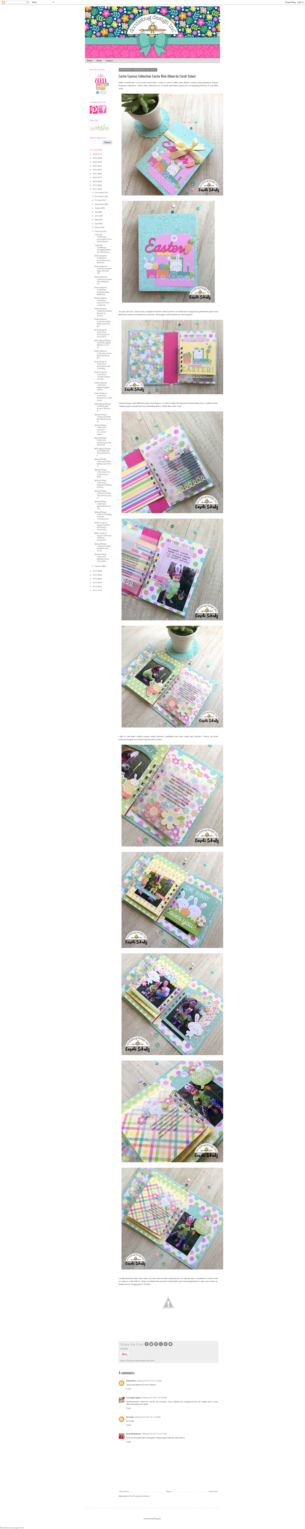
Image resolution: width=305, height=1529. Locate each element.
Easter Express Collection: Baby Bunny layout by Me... (103, 322)
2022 (95, 170)
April (97, 223)
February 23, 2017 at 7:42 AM (149, 1381)
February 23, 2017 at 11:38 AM (147, 1417)
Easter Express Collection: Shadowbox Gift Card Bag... (102, 365)
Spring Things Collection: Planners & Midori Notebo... (103, 483)
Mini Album (150, 1361)
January (98, 566)
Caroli (139, 82)
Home (89, 60)
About (99, 60)
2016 (95, 571)
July (96, 212)
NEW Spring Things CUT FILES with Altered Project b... (103, 452)
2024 (95, 162)
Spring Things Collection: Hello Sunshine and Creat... (103, 547)
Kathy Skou (131, 1381)
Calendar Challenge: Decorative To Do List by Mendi (103, 238)
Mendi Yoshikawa (133, 1434)
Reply (128, 1389)
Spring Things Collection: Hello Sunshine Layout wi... (103, 418)
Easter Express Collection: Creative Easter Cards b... (102, 375)
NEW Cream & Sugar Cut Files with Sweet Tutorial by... (102, 526)
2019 (95, 181)
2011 (95, 590)
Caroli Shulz (130, 1361)
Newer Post (124, 1491)
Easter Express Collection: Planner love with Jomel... (103, 396)
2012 (95, 586)
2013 (95, 582)
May (97, 219)
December (100, 192)
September (100, 204)
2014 (95, 579)
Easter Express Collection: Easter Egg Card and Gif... (103, 269)
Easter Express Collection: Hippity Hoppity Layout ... (102, 386)
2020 (95, 177)
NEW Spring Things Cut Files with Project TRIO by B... (103, 407)
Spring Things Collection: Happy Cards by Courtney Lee (103, 515)
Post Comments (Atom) (139, 1496)
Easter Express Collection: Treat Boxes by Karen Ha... (103, 354)
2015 (95, 575)
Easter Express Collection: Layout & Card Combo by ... (102, 301)
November (99, 196)
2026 (95, 154)
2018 (95, 185)
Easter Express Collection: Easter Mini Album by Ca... (103, 280)
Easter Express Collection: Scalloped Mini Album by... (102, 291)
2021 (95, 174)
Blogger (157, 1519)
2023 (95, 166)
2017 (95, 189)
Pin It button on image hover (12, 1528)
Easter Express (140, 1361)
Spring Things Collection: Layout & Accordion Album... (100, 430)
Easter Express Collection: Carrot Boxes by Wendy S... (102, 259)
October (98, 200)
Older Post (212, 1491)
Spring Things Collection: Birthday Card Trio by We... (102, 557)
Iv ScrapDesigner (133, 1398)
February (99, 231)
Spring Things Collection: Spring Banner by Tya (103, 505)
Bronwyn (130, 1417)
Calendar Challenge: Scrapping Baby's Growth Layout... (103, 248)
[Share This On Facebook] (146, 1346)
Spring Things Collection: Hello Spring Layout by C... (103, 462)
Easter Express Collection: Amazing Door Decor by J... (102, 333)
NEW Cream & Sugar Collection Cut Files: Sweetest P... (103, 536)
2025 (95, 158)
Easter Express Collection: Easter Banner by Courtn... (103, 312)
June (97, 216)
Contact (109, 60)
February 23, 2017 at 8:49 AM (154, 1398)
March (98, 227)
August (98, 208)
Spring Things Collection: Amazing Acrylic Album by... (103, 441)
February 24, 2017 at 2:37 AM (154, 1434)
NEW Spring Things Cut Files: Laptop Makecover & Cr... (103, 344)
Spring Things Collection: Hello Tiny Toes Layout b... (103, 494)
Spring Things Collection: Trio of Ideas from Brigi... (102, 473)
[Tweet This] (151, 1346)
